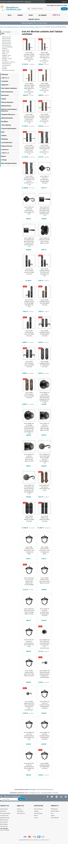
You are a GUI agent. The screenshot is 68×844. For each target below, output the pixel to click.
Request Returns (6, 146)
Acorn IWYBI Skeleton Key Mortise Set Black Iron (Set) (45, 518)
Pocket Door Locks (6, 63)
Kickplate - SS (5, 57)
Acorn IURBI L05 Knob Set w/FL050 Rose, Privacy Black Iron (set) (44, 240)
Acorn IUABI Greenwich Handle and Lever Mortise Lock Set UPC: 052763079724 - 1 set (29, 57)
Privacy (36, 817)
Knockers (4, 67)
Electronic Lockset (6, 42)
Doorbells (4, 68)
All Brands (42, 15)
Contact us (4, 149)
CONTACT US (28, 1)
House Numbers (6, 65)
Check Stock (3, 811)
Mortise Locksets (6, 40)
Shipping (36, 811)
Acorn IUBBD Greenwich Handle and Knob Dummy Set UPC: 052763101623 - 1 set (44, 88)
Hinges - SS (5, 53)
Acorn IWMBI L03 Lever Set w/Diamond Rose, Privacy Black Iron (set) (29, 736)
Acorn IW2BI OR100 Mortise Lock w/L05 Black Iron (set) (29, 333)
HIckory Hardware (7, 102)
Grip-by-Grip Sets (6, 45)
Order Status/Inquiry (5, 813)
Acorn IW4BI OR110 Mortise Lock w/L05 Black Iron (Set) (29, 395)
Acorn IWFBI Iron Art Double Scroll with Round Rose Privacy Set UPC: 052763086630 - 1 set (29, 489)
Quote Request (4, 822)
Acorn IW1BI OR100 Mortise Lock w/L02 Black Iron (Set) (29, 271)
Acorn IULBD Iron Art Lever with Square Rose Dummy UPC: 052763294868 (29, 581)
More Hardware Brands (9, 163)
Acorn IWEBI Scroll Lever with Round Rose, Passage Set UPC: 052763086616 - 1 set (44, 458)
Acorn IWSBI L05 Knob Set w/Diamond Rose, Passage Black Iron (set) (44, 736)
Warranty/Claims (38, 813)
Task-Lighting (6, 125)
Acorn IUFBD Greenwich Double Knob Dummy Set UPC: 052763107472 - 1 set (44, 149)
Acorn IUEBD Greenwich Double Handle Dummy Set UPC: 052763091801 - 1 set (44, 119)
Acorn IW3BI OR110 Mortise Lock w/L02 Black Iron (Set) (29, 364)
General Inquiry (4, 809)
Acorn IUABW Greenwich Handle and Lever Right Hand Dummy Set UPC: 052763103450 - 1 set (29, 88)
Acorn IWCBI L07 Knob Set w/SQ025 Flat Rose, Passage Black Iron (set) (44, 427)
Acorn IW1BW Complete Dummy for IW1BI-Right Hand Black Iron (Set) (29, 303)
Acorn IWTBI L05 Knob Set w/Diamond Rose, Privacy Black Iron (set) (29, 766)
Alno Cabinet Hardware (9, 88)
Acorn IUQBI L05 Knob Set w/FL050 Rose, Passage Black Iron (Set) (29, 611)
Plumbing (4, 139)
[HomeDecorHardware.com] (10, 8)
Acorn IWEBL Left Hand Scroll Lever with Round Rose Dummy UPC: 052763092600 (45, 674)
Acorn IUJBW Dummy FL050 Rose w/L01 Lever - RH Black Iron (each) (44, 550)
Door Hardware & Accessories (11, 27)
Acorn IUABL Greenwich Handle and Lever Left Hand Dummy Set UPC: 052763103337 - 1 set (44, 57)
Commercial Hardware (8, 128)
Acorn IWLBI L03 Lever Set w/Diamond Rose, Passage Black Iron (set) (44, 705)
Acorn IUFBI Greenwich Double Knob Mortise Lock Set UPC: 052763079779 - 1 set (29, 180)
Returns (36, 815)
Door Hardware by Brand (8, 70)
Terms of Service (38, 809)
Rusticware (5, 95)
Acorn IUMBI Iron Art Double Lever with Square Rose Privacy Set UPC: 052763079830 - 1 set (29, 242)
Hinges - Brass (5, 52)
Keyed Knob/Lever (6, 43)
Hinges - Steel (5, 50)
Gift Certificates (55, 817)
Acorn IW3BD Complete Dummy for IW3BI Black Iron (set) (44, 333)
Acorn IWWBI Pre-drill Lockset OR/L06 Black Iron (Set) (44, 487)
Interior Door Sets (6, 37)
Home (1, 27)
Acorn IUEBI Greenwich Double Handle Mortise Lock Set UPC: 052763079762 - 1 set (29, 149)
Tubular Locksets (6, 38)
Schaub (3, 99)
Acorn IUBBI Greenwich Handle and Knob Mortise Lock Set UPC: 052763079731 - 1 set (29, 119)
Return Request (4, 824)
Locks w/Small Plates (7, 47)
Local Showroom (6, 142)
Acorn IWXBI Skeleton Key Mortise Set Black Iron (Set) (29, 518)
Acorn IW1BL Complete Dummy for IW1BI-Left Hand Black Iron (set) (44, 272)
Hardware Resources (8, 114)
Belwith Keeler (6, 106)
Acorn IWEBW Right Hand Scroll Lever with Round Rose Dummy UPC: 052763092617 (29, 706)
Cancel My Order (4, 815)
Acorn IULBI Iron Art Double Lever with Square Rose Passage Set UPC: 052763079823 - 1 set (44, 211)
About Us (19, 809)
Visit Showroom (21, 813)
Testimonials (20, 811)
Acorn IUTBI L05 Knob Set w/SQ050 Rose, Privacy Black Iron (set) (29, 643)
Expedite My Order (4, 817)
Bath (9, 15)
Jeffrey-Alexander (7, 118)
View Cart (64, 1)
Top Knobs (4, 81)
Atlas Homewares (7, 92)
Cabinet (20, 15)
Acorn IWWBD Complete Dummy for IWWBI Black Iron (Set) (44, 765)
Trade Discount (4, 826)
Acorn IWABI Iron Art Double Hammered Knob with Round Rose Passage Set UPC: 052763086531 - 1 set (44, 397)
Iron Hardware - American (8, 62)
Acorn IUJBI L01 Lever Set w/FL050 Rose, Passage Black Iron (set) (44, 179)
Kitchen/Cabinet (55, 811)
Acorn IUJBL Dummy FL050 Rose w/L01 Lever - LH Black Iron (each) (29, 550)
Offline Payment (4, 820)
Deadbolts (4, 48)
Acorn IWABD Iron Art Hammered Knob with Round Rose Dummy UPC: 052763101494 (44, 644)
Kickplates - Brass (6, 55)
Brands (53, 815)
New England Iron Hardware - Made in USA (31, 27)
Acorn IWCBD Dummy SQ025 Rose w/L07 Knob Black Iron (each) (29, 673)
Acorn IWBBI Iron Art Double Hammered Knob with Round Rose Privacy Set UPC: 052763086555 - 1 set (29, 428)
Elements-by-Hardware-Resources (9, 110)
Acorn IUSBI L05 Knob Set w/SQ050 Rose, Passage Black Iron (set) (44, 612)
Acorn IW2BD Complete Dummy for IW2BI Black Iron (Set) (44, 302)
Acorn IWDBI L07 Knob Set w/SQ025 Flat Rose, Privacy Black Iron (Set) (29, 457)
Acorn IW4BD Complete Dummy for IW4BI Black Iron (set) (44, 364)
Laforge (4, 160)
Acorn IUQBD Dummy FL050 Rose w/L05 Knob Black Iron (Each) (44, 580)
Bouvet (3, 156)
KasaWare (4, 121)
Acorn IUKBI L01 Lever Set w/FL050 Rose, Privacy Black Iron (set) (29, 210)
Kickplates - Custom (7, 58)
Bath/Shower (54, 809)
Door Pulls (4, 60)
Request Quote (34, 19)
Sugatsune (4, 85)
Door (31, 15)
